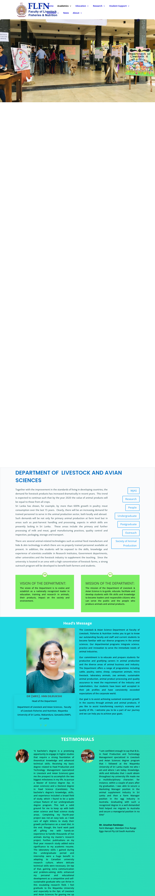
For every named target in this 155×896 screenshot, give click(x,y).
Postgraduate (128, 524)
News (66, 13)
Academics (63, 6)
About (76, 13)
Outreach (131, 532)
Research (97, 6)
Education (81, 6)
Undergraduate (127, 516)
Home (50, 6)
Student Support (118, 6)
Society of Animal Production (126, 543)
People (132, 507)
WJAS (133, 490)
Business (51, 13)
